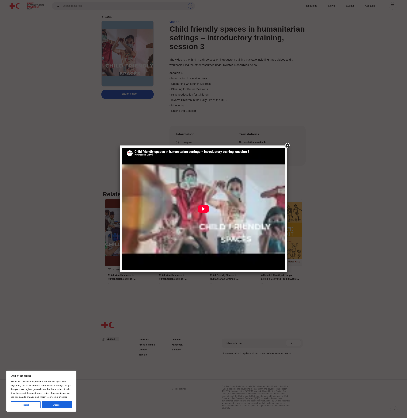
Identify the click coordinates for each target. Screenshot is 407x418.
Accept (56, 405)
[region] (41, 391)
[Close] (287, 145)
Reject (25, 405)
